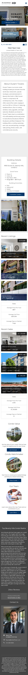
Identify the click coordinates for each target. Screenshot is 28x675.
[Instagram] (26, 44)
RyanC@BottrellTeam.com (13, 640)
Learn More (13, 512)
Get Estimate (13, 450)
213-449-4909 (6, 44)
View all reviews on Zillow (14, 597)
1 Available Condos (15, 194)
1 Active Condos (10, 22)
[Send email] (24, 44)
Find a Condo (13, 480)
